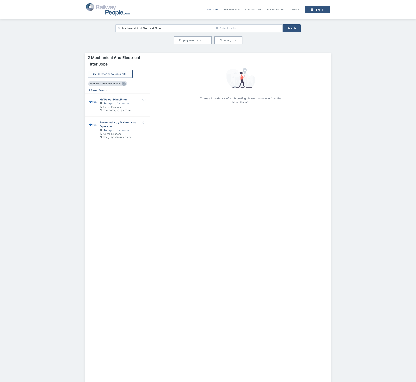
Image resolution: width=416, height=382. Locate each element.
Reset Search (99, 90)
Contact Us (296, 9)
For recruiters (276, 9)
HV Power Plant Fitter (113, 99)
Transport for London (117, 103)
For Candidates (254, 9)
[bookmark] (144, 100)
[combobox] (164, 28)
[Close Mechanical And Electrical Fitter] (124, 84)
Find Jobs (212, 9)
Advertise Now (231, 9)
